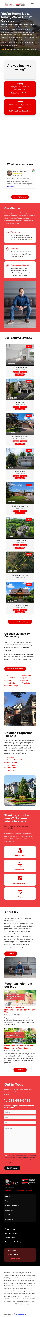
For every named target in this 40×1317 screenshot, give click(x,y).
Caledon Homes (11, 1205)
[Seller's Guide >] (20, 864)
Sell (6, 1196)
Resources (9, 1210)
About (7, 1215)
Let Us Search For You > (20, 93)
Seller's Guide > (20, 869)
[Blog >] (20, 892)
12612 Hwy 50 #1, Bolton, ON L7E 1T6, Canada (18, 1190)
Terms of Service (14, 1162)
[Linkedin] (16, 1258)
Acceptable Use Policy (13, 1242)
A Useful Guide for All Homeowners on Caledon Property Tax (20, 1009)
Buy (6, 1201)
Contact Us (9, 1219)
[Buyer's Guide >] (20, 850)
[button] (32, 4)
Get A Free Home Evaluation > (20, 111)
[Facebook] (12, 1258)
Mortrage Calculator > (20, 883)
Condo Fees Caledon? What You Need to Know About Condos (18, 1047)
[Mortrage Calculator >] (20, 878)
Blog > (20, 897)
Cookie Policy (10, 1237)
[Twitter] (14, 1258)
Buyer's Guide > (20, 855)
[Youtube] (19, 1258)
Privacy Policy (10, 1229)
